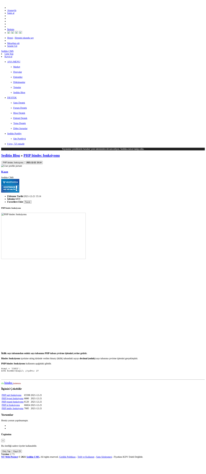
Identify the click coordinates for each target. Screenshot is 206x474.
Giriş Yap (9, 54)
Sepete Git (12, 46)
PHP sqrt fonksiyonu (11, 395)
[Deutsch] (12, 32)
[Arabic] (16, 32)
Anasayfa (11, 10)
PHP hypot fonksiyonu (12, 398)
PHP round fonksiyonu (13, 401)
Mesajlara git (13, 43)
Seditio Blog (10, 155)
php (2, 383)
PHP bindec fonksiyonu (42, 155)
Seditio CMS (32, 457)
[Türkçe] (20, 32)
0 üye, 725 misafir (15, 144)
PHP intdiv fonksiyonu (12, 408)
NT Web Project (9, 457)
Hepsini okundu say (24, 38)
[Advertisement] (91, 304)
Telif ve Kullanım (86, 457)
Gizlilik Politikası (67, 457)
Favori (27, 202)
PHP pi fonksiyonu (11, 405)
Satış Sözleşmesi (104, 457)
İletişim (10, 29)
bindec (8, 382)
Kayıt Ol (17, 451)
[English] (9, 32)
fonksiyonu (17, 383)
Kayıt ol (8, 56)
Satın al (10, 13)
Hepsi (10, 38)
